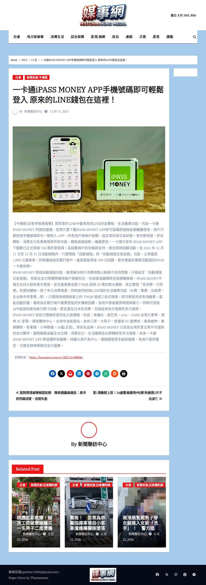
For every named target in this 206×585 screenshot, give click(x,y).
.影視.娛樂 (97, 36)
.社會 (16, 36)
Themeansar (39, 578)
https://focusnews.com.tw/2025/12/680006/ (56, 357)
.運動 (169, 36)
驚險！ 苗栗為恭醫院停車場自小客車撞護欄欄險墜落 (87, 523)
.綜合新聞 (77, 36)
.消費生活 (57, 36)
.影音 (156, 36)
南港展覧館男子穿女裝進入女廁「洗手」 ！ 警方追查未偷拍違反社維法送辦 (141, 528)
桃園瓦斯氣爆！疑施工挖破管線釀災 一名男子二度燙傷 (37, 523)
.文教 (142, 36)
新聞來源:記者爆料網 (44, 485)
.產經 (129, 36)
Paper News (17, 578)
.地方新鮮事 (35, 36)
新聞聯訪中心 (33, 111)
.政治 (115, 36)
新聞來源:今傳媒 (37, 77)
